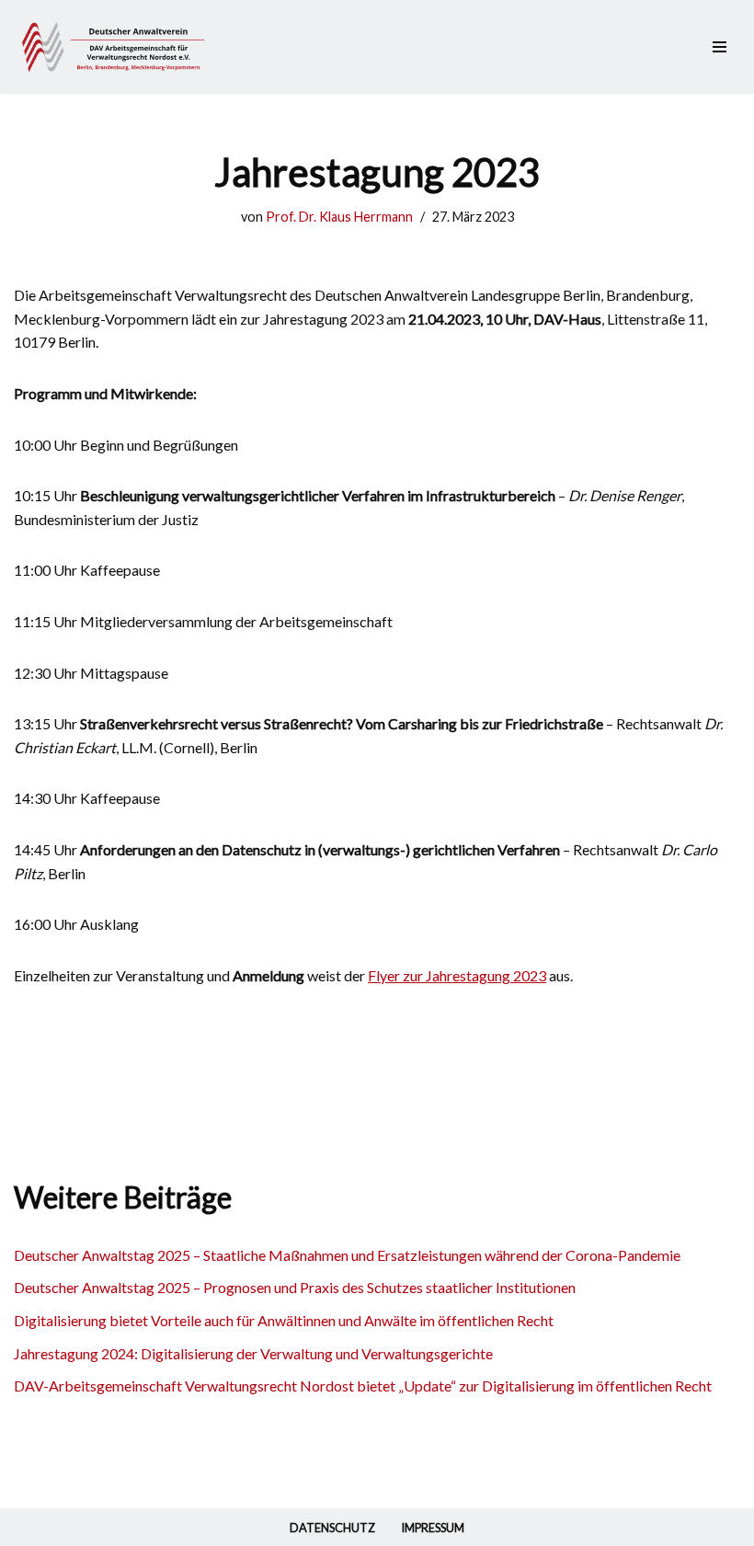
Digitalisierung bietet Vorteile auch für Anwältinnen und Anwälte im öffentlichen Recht (284, 1320)
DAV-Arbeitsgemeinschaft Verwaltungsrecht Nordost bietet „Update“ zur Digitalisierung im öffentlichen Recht (363, 1385)
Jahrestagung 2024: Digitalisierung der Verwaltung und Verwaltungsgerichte (253, 1353)
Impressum (432, 1527)
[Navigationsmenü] (719, 47)
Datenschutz (332, 1527)
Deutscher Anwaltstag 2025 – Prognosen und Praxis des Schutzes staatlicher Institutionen (295, 1287)
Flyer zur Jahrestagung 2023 (457, 975)
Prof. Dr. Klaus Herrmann (339, 216)
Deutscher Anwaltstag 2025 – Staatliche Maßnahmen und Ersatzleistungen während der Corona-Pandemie (347, 1255)
